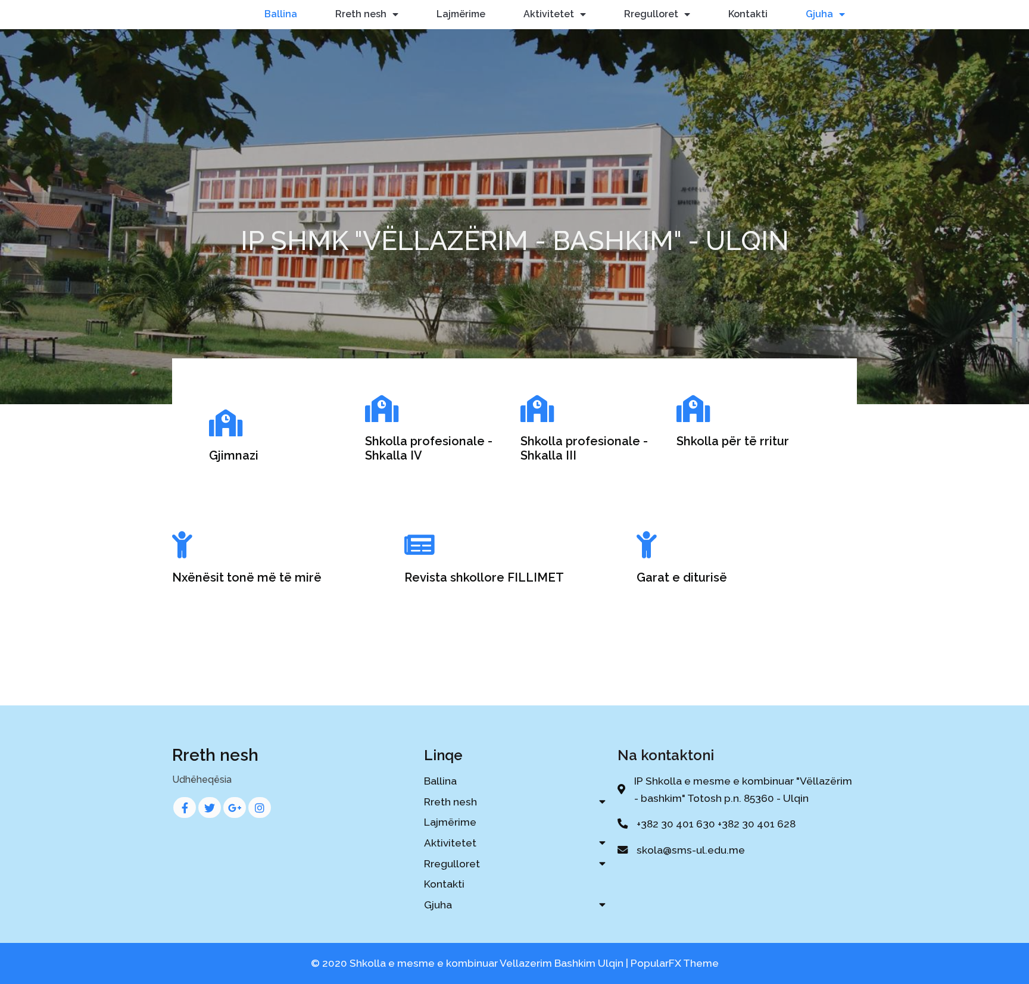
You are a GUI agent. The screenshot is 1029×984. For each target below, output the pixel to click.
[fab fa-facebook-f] (184, 807)
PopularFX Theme (675, 963)
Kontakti (748, 14)
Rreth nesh (360, 14)
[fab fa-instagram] (259, 807)
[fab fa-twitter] (209, 807)
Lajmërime (460, 14)
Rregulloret (651, 14)
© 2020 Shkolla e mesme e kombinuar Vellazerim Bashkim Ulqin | (471, 963)
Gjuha (819, 14)
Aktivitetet (548, 14)
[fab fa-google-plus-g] (234, 807)
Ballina (280, 14)
